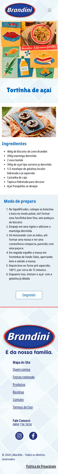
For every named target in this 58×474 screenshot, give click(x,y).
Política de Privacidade (41, 466)
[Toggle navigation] (49, 10)
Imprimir (29, 295)
